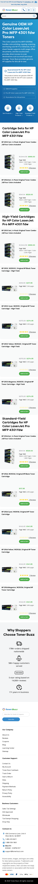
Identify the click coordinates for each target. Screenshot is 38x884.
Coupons (5, 741)
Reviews (5, 738)
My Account (6, 767)
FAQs (4, 780)
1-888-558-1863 (11, 842)
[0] (29, 10)
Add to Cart (24, 172)
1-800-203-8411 (11, 839)
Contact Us (6, 763)
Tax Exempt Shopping (10, 818)
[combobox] (19, 16)
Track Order (6, 773)
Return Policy (7, 790)
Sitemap (5, 751)
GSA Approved (7, 812)
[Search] (34, 16)
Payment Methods (9, 787)
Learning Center (8, 748)
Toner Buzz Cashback (10, 770)
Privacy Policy (7, 793)
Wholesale (6, 815)
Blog (4, 745)
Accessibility (6, 796)
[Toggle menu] (34, 10)
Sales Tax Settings (9, 809)
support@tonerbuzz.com (14, 851)
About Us (5, 735)
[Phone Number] (24, 10)
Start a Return (7, 777)
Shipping (5, 783)
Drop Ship (6, 822)
